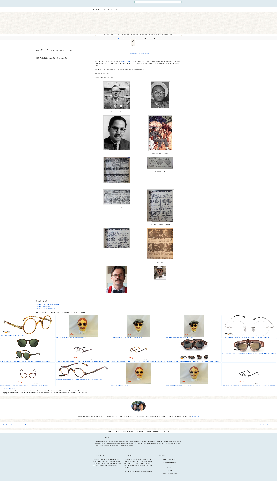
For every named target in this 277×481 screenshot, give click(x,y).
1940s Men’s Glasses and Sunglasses (45, 308)
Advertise (169, 467)
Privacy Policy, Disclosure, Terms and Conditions (139, 471)
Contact (170, 465)
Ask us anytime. (196, 416)
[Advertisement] (138, 23)
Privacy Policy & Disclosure (170, 473)
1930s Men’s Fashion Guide (43, 306)
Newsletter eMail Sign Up (169, 462)
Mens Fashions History (144, 53)
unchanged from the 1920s (127, 61)
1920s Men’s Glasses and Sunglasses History (47, 304)
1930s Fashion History (130, 38)
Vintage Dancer (106, 9)
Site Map (169, 470)
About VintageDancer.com (169, 459)
